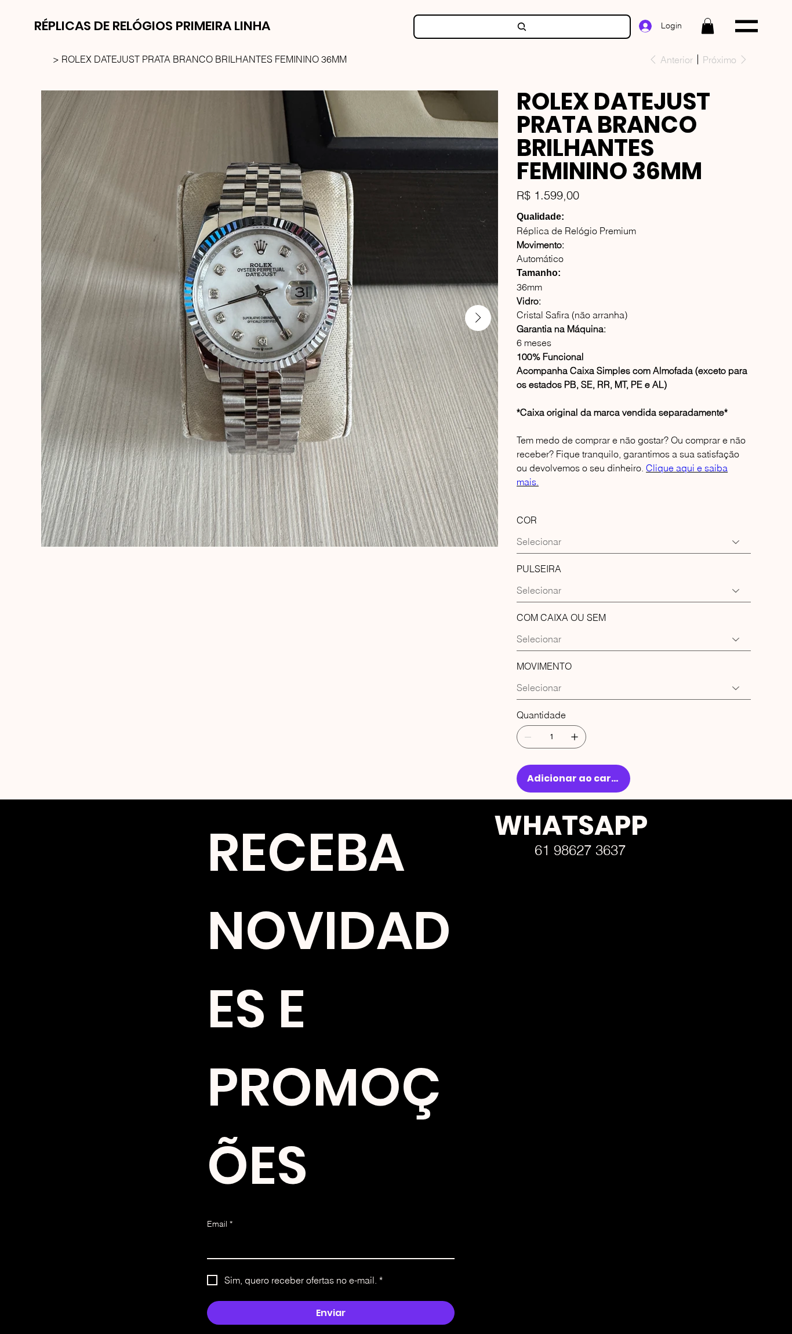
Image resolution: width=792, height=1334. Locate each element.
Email (219, 1224)
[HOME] (45, 59)
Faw (485, 949)
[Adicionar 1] (574, 736)
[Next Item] (478, 318)
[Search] (522, 26)
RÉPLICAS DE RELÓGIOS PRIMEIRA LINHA (152, 26)
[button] (707, 26)
